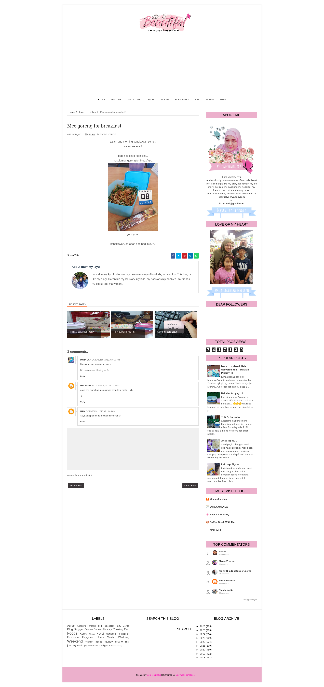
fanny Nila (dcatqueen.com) (235, 570)
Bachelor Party (112, 625)
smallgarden (105, 645)
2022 (203, 642)
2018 (203, 657)
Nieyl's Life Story (219, 514)
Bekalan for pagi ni (232, 393)
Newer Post (76, 485)
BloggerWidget (250, 600)
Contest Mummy (103, 629)
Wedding (123, 637)
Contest (89, 629)
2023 (203, 638)
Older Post (190, 485)
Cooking (118, 629)
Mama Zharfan (227, 561)
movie (119, 641)
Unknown (85, 386)
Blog (70, 629)
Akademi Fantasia (86, 626)
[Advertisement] (162, 66)
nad (82, 411)
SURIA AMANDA (219, 506)
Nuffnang (111, 633)
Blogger (79, 629)
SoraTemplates (154, 675)
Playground (88, 637)
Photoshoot (73, 637)
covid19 (108, 641)
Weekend (75, 641)
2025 (203, 630)
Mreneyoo (215, 529)
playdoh (87, 646)
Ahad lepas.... (229, 440)
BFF (100, 625)
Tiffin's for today (230, 417)
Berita (126, 625)
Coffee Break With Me (222, 522)
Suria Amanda (227, 580)
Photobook (123, 633)
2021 (203, 645)
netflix (80, 645)
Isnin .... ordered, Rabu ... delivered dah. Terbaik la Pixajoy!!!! (235, 369)
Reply (82, 376)
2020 (203, 649)
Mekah (92, 634)
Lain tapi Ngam (230, 464)
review (94, 645)
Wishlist (89, 642)
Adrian (71, 625)
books (99, 641)
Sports (100, 637)
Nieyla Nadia (226, 590)
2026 (203, 626)
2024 (203, 634)
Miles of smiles (218, 499)
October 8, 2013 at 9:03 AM (106, 360)
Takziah (111, 637)
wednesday (117, 646)
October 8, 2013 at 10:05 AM (100, 411)
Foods (103, 134)
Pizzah (222, 551)
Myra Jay (85, 360)
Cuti (126, 629)
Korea (83, 633)
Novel (100, 633)
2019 (203, 653)
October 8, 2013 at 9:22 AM (106, 386)
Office (112, 134)
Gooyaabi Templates (185, 675)
